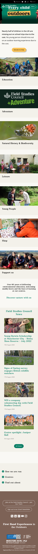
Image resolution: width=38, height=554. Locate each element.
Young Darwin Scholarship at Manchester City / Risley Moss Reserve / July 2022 (18, 338)
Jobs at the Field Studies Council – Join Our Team (18, 503)
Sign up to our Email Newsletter (19, 509)
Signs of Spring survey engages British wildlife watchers (16, 370)
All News (19, 446)
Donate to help (19, 50)
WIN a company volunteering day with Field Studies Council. (18, 403)
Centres (9, 477)
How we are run (13, 472)
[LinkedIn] (15, 516)
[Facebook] (19, 516)
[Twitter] (12, 516)
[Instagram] (26, 516)
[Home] (9, 6)
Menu (33, 6)
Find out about (12, 483)
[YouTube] (22, 516)
